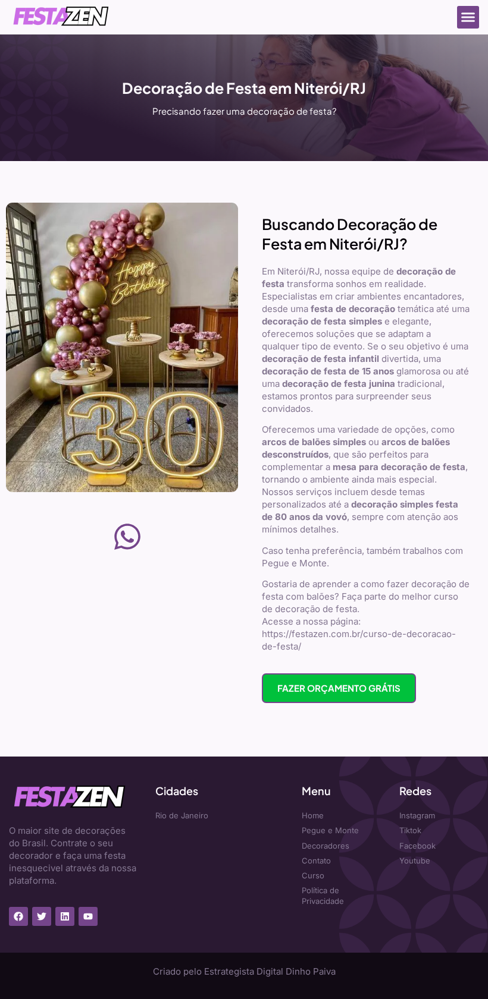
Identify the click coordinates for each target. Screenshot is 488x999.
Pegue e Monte (294, 563)
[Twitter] (41, 916)
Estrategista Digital (243, 971)
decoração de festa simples (322, 321)
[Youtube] (88, 916)
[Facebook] (18, 916)
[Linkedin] (64, 916)
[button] (468, 17)
